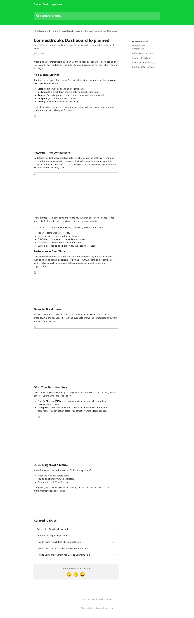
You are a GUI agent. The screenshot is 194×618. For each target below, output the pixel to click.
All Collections (40, 31)
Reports (52, 31)
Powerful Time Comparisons (138, 47)
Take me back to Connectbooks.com (97, 608)
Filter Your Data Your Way (143, 62)
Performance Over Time (142, 53)
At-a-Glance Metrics (141, 41)
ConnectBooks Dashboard (70, 31)
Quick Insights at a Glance (143, 67)
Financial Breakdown (141, 57)
